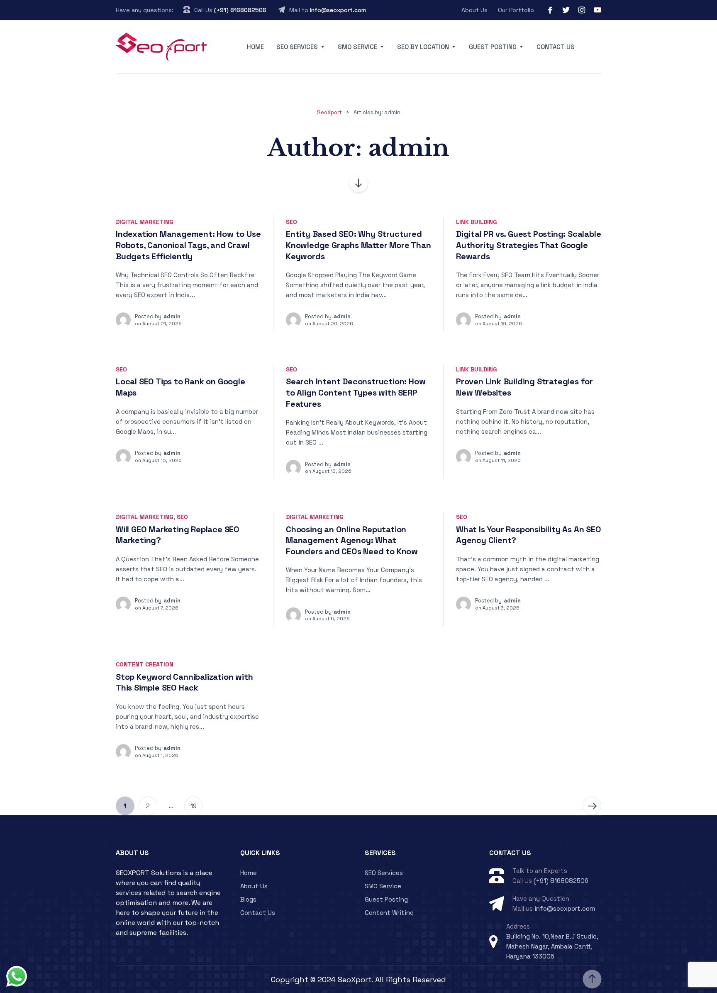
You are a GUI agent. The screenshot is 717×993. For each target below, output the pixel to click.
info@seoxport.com (338, 10)
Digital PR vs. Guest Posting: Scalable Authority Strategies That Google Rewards (528, 245)
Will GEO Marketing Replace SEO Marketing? (177, 535)
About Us (474, 10)
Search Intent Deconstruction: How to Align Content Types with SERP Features (355, 392)
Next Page (592, 805)
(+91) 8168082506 (240, 10)
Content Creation (144, 664)
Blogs (248, 899)
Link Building (476, 222)
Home (255, 47)
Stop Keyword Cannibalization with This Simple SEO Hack (184, 682)
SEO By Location (423, 47)
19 (193, 806)
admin (171, 316)
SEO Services (297, 47)
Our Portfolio (516, 10)
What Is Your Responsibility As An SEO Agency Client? (528, 535)
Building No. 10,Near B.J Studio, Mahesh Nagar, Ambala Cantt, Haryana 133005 (552, 946)
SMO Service (357, 47)
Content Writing (389, 913)
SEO (291, 222)
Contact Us (556, 47)
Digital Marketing (144, 222)
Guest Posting (493, 47)
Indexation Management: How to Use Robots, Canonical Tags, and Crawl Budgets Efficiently (188, 245)
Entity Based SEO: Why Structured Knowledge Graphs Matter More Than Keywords (358, 245)
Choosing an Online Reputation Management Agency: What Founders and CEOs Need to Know (352, 540)
